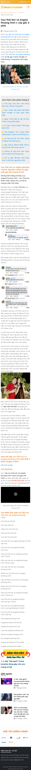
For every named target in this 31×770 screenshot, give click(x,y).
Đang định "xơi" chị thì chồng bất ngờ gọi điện (21, 697)
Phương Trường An (22, 767)
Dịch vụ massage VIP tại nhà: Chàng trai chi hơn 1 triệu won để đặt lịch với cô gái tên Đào (21, 712)
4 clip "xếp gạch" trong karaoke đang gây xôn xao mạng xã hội (13, 664)
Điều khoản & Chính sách (15, 769)
